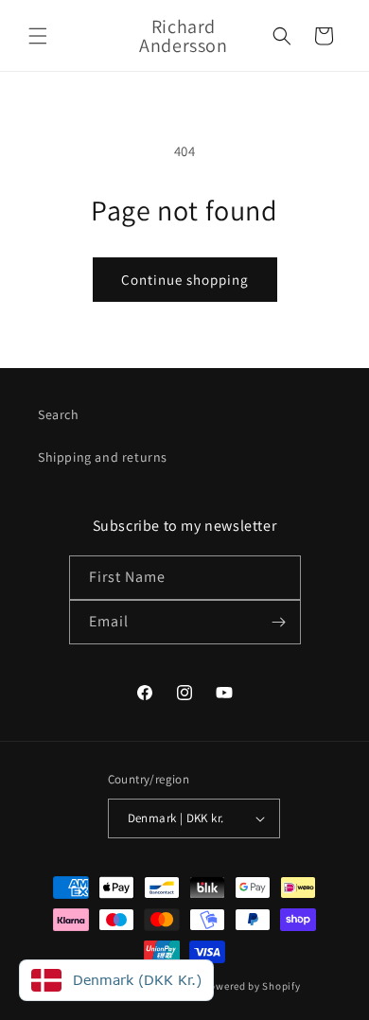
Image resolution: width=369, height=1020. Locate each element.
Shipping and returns (102, 457)
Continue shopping (185, 280)
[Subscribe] (279, 622)
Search (58, 414)
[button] (38, 36)
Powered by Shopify (252, 986)
